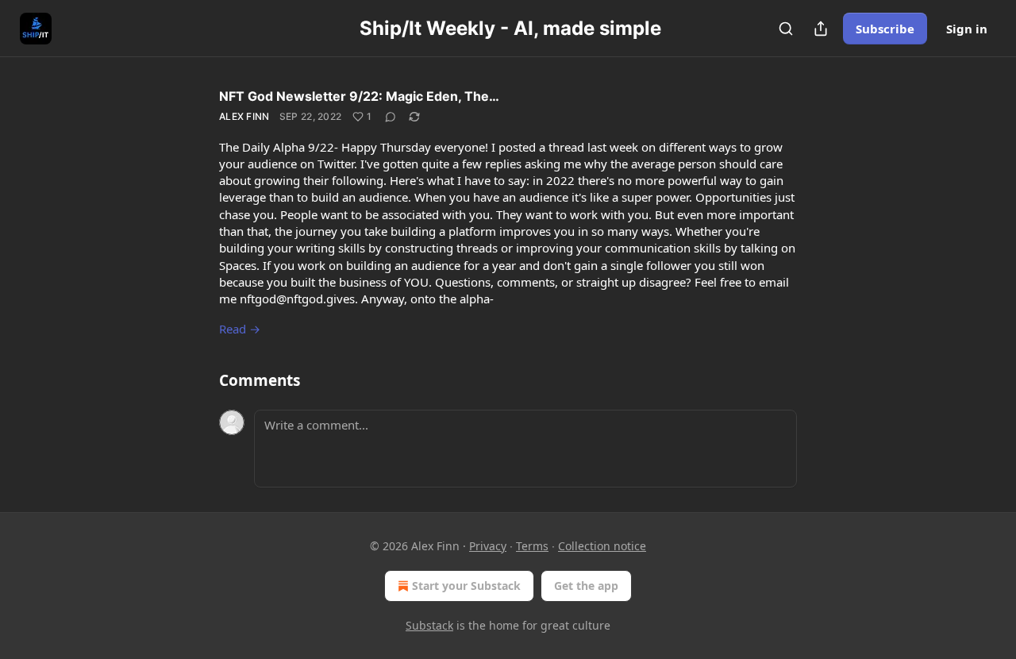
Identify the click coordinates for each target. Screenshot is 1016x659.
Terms (532, 545)
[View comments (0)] (390, 116)
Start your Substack (466, 585)
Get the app (586, 585)
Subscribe (885, 29)
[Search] (786, 28)
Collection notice (602, 545)
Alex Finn (244, 116)
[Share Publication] (821, 28)
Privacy (487, 545)
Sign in (966, 29)
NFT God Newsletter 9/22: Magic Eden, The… (359, 96)
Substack (429, 625)
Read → (239, 329)
